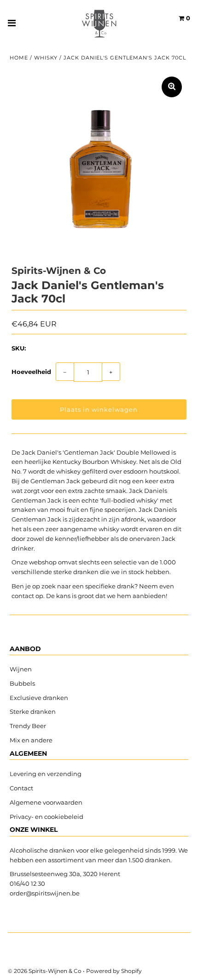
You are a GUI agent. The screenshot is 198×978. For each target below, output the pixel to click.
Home (19, 57)
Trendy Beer (28, 725)
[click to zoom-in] (172, 87)
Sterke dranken (33, 711)
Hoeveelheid (31, 371)
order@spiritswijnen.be (45, 893)
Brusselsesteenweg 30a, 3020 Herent (65, 873)
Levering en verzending (46, 773)
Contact (21, 788)
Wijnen (21, 669)
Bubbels (22, 683)
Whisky (46, 57)
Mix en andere (32, 740)
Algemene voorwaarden (46, 802)
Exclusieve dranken (39, 697)
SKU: (19, 348)
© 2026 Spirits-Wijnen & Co (45, 970)
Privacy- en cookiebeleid (46, 816)
